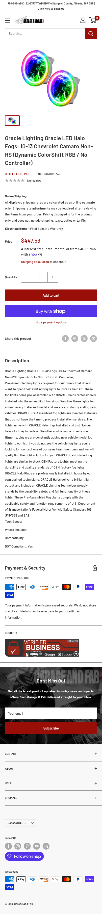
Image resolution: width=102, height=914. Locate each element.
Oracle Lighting (16, 174)
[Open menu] (7, 21)
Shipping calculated (35, 262)
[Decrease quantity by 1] (26, 277)
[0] (93, 20)
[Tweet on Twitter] (84, 338)
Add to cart (51, 295)
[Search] (91, 33)
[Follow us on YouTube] (36, 846)
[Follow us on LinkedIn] (46, 846)
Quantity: (11, 277)
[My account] (82, 20)
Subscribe (51, 728)
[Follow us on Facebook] (8, 846)
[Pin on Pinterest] (74, 338)
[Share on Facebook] (65, 338)
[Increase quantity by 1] (53, 277)
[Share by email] (93, 338)
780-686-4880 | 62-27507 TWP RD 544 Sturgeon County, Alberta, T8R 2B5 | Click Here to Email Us (51, 6)
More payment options (51, 322)
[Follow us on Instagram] (17, 846)
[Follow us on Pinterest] (27, 846)
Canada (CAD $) (17, 822)
